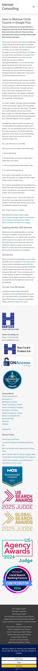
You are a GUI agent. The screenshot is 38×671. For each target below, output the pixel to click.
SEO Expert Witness (12, 296)
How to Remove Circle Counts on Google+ (16, 220)
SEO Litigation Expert (19, 609)
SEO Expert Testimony (19, 611)
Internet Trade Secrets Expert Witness (19, 632)
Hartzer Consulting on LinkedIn (12, 404)
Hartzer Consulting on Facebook (12, 407)
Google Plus (23, 44)
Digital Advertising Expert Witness (19, 642)
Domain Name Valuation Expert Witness (19, 627)
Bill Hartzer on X (7, 399)
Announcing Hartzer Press (10, 439)
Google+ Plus (29, 55)
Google (4, 44)
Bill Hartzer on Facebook (10, 410)
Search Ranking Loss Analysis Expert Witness (19, 616)
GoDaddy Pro (6, 429)
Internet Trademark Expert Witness (19, 629)
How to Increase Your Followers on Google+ (16, 222)
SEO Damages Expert (19, 614)
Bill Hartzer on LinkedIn (9, 402)
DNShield (5, 424)
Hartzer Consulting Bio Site (11, 416)
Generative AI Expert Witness (19, 640)
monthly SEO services (16, 247)
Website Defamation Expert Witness (19, 634)
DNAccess (5, 421)
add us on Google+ (18, 210)
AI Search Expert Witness (19, 637)
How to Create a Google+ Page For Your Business (18, 217)
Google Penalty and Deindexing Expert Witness (19, 619)
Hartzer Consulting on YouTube (12, 413)
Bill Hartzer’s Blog (7, 418)
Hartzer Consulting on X (10, 396)
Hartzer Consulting (10, 6)
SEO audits (5, 234)
